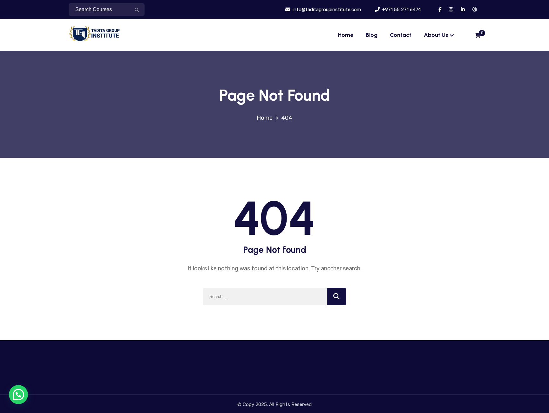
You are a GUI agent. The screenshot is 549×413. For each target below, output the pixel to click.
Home (345, 34)
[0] (477, 35)
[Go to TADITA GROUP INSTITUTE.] (265, 117)
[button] (18, 394)
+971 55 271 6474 (401, 9)
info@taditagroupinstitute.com (326, 9)
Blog (371, 34)
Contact (400, 34)
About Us (436, 34)
